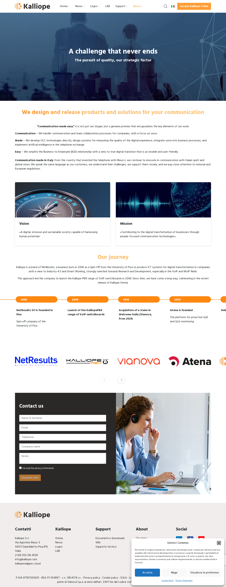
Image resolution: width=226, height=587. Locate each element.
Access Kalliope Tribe (194, 6)
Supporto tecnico (106, 547)
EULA (124, 578)
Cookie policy (110, 578)
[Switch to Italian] (172, 6)
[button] (219, 543)
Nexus (78, 6)
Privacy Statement (184, 580)
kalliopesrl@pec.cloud (28, 563)
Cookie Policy (167, 580)
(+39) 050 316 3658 (26, 555)
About (137, 6)
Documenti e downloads (110, 538)
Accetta (147, 573)
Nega (174, 573)
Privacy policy (92, 578)
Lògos (93, 6)
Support (120, 6)
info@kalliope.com (26, 559)
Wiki (98, 542)
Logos (59, 547)
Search (165, 6)
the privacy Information (42, 468)
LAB (107, 6)
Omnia (63, 6)
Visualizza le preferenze (204, 573)
